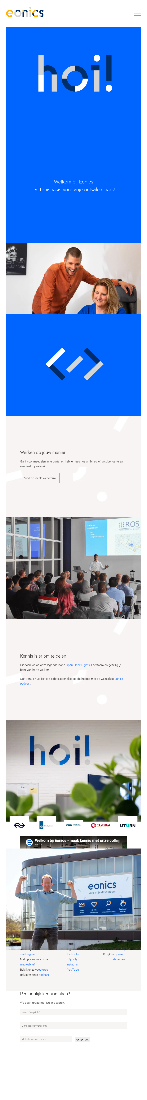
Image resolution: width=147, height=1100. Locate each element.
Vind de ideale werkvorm (40, 478)
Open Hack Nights (78, 665)
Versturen (82, 1040)
